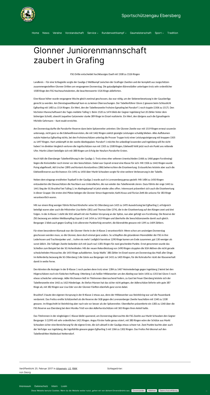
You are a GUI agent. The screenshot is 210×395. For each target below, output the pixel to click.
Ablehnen (152, 391)
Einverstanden (138, 391)
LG (69, 368)
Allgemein (61, 368)
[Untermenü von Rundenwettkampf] (126, 33)
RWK (74, 368)
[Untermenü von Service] (97, 33)
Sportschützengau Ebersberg (151, 15)
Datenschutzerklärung (169, 391)
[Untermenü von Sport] (163, 33)
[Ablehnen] (206, 391)
